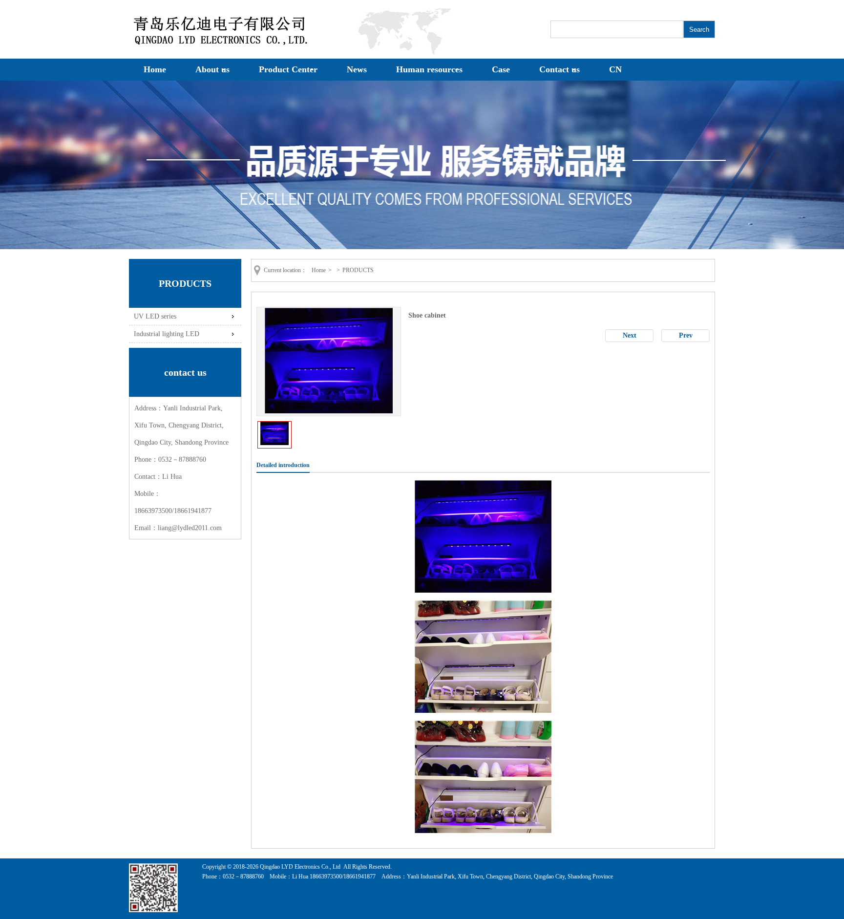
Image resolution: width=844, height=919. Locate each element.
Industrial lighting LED (166, 334)
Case (501, 69)
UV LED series (155, 316)
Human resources (429, 69)
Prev (686, 335)
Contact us (559, 69)
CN (615, 69)
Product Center (288, 69)
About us (212, 69)
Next (629, 335)
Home (155, 69)
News (357, 69)
